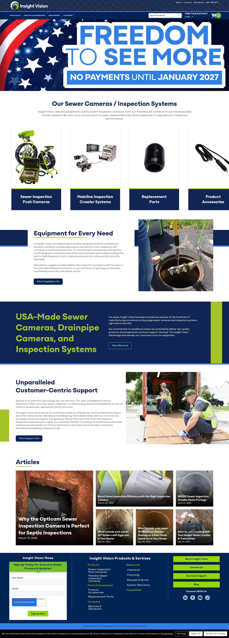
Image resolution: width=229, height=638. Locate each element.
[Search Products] (179, 15)
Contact (188, 2)
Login (187, 17)
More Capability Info (48, 282)
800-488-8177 (212, 2)
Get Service (199, 2)
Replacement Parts (101, 597)
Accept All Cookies (215, 634)
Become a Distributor (95, 607)
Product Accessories (96, 591)
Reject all (196, 634)
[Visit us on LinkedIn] (185, 597)
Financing (133, 575)
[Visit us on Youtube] (200, 597)
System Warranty (138, 585)
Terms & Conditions (138, 626)
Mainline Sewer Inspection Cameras (97, 578)
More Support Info (29, 438)
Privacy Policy (123, 626)
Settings (181, 634)
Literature (133, 570)
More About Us (120, 346)
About (179, 2)
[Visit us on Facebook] (192, 597)
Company (68, 15)
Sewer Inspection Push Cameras (99, 570)
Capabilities (134, 590)
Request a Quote (138, 580)
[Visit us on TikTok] (207, 597)
